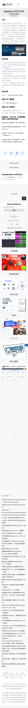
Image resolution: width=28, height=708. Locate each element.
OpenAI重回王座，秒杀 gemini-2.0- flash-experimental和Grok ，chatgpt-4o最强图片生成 (13, 543)
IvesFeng (4, 675)
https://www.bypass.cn (12, 103)
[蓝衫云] (14, 373)
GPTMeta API (13, 678)
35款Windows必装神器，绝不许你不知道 (13, 122)
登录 (11, 224)
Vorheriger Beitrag (14, 163)
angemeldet (10, 177)
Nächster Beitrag (14, 167)
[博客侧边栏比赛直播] (14, 262)
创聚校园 (11, 675)
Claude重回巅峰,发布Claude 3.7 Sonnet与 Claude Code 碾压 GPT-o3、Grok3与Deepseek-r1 (13, 636)
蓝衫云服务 (14, 361)
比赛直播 (14, 251)
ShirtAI (14, 315)
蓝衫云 (17, 673)
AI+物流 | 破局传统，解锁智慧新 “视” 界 (12, 566)
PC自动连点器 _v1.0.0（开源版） (11, 590)
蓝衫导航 (11, 673)
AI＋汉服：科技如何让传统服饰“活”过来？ (13, 517)
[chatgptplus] (14, 239)
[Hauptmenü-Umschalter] (18, 4)
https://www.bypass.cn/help (15, 95)
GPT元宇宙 (14, 294)
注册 (17, 224)
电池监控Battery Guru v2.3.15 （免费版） (13, 530)
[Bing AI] (14, 327)
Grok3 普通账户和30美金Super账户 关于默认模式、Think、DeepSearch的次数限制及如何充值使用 (13, 648)
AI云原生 (21, 678)
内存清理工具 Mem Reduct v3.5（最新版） (13, 631)
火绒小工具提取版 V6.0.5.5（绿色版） (12, 533)
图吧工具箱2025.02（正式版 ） (10, 548)
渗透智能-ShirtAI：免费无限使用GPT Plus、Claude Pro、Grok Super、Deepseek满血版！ (14, 595)
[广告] (14, 350)
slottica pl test (5, 510)
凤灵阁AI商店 (14, 274)
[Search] (24, 198)
